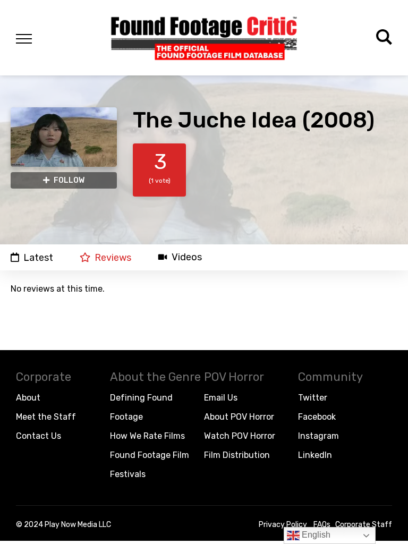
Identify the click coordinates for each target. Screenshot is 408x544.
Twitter (312, 398)
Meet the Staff (46, 417)
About (28, 398)
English (315, 534)
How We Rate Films (147, 436)
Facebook (317, 417)
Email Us (220, 398)
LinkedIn (315, 455)
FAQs (321, 524)
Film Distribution (237, 455)
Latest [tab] (38, 257)
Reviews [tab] (113, 257)
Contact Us (38, 436)
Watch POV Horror (239, 436)
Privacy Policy (283, 524)
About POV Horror (239, 417)
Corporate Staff (363, 524)
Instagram (318, 436)
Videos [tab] (187, 257)
